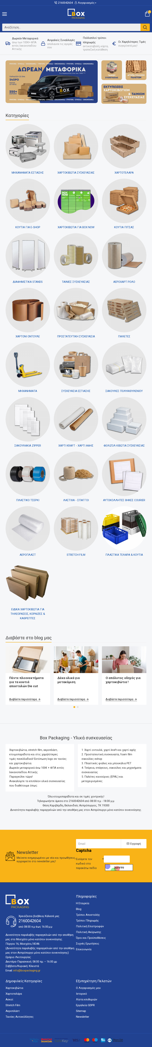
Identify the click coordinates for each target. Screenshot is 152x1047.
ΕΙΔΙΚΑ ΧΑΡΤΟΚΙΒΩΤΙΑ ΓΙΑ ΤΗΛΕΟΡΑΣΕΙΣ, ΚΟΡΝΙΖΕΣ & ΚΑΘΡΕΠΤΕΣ (28, 614)
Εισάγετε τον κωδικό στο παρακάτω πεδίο (86, 863)
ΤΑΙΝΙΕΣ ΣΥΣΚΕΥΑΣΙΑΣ (76, 282)
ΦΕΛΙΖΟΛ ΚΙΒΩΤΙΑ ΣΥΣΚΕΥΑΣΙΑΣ (124, 445)
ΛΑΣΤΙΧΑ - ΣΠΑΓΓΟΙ (76, 500)
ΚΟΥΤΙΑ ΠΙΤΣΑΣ (124, 227)
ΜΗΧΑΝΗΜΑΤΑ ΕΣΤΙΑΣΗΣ (28, 172)
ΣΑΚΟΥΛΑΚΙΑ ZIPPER (27, 445)
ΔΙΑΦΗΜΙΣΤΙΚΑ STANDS (28, 282)
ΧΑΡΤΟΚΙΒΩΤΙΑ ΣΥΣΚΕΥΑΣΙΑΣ (76, 172)
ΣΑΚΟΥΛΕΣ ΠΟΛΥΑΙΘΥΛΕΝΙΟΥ (124, 391)
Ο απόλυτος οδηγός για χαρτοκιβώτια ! (123, 680)
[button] (74, 707)
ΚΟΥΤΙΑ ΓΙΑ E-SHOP (27, 227)
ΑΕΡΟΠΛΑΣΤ (28, 554)
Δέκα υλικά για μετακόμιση (68, 680)
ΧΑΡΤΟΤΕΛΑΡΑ (124, 172)
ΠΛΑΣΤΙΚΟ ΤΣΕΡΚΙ (27, 500)
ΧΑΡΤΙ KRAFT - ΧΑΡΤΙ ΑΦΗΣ (75, 445)
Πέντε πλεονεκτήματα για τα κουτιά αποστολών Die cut (26, 682)
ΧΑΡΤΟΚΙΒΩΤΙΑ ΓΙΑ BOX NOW (76, 227)
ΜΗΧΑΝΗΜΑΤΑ (27, 391)
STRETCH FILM (76, 554)
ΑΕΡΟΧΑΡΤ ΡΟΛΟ (124, 282)
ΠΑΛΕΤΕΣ (124, 336)
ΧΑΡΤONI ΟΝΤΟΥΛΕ (28, 336)
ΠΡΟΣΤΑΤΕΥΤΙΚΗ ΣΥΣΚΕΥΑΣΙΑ (76, 336)
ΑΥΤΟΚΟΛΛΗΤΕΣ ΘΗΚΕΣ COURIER (124, 500)
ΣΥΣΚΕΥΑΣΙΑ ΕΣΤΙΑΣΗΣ (75, 391)
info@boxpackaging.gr (26, 970)
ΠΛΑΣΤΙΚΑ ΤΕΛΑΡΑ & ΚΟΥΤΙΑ (124, 554)
